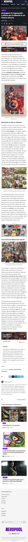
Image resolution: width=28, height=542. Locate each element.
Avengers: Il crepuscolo (12, 72)
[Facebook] (9, 534)
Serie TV (5, 477)
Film (4, 423)
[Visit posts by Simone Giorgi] (2, 382)
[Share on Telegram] (19, 377)
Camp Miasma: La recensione (11, 425)
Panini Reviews (17, 369)
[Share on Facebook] (4, 23)
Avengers (11, 369)
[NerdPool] (8, 1)
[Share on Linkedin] (16, 377)
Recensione (4, 371)
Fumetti (3, 10)
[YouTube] (13, 534)
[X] (11, 534)
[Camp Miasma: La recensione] (14, 414)
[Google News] (15, 534)
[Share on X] (7, 23)
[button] (2, 1)
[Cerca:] (13, 522)
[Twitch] (19, 534)
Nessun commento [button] (21, 399)
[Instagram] (17, 534)
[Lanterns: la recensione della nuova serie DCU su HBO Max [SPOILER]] (14, 468)
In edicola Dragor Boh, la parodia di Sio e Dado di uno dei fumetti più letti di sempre (14, 452)
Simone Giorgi (4, 20)
